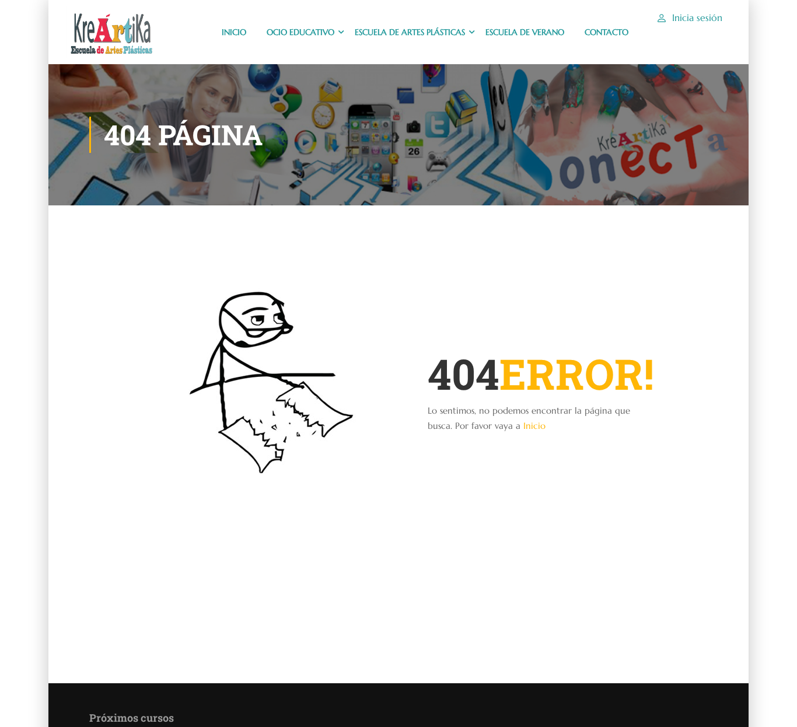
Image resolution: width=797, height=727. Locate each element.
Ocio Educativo (300, 32)
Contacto (606, 32)
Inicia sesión (697, 17)
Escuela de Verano (524, 32)
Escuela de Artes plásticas (410, 32)
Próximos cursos (131, 718)
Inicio (534, 425)
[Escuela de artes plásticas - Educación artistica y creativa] (110, 32)
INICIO (234, 32)
